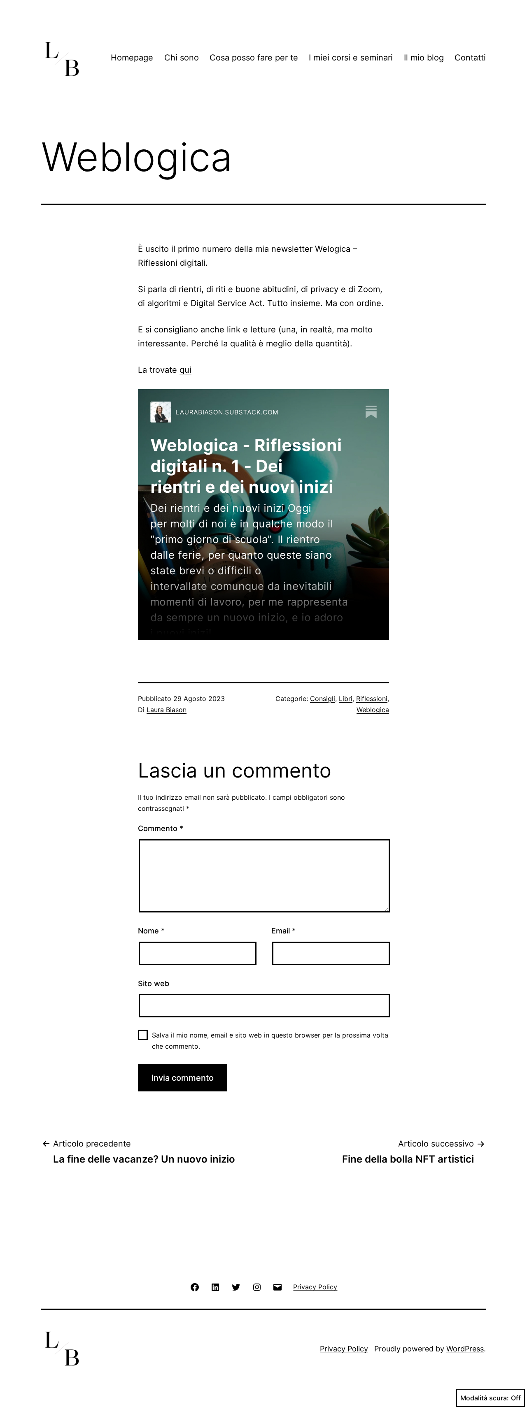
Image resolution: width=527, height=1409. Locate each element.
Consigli (322, 698)
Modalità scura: (484, 1398)
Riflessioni (371, 698)
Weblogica (373, 710)
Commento (160, 828)
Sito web (153, 983)
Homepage (132, 58)
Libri (345, 698)
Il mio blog (424, 58)
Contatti (470, 58)
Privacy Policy (344, 1348)
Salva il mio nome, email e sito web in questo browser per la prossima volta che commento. (270, 1040)
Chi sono (181, 58)
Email (283, 930)
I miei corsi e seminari (351, 58)
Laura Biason (167, 710)
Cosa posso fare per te (254, 58)
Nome (151, 930)
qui (185, 370)
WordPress (465, 1348)
